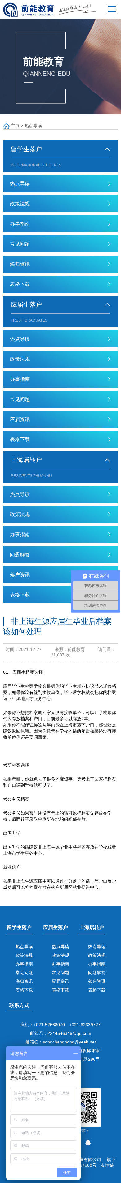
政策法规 (20, 203)
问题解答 (20, 554)
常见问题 (20, 244)
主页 (15, 125)
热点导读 (33, 125)
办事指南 (20, 223)
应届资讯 (20, 419)
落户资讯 (20, 574)
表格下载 (20, 284)
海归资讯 (20, 264)
